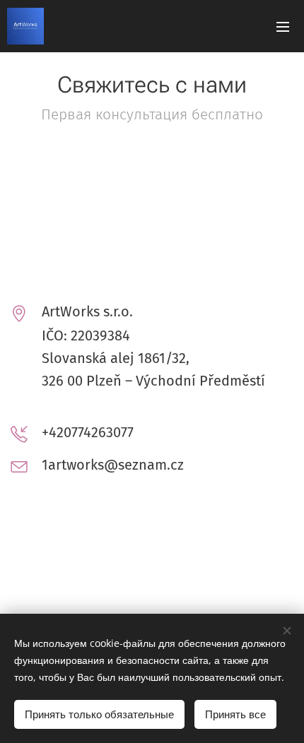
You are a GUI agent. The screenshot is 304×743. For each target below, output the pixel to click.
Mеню (283, 26)
